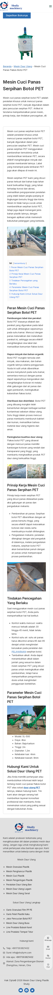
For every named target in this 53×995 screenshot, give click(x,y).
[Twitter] (32, 990)
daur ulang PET (32, 787)
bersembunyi (19, 263)
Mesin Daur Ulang (23, 66)
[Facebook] (26, 990)
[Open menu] (50, 6)
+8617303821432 (24, 957)
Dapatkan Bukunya (17, 15)
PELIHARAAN (19, 651)
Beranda (7, 66)
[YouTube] (20, 990)
